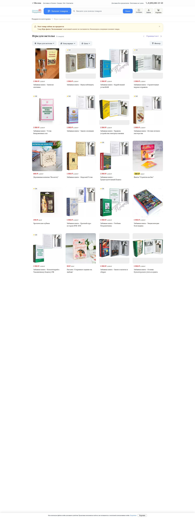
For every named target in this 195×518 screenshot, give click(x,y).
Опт (64, 3)
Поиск (127, 11)
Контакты (69, 3)
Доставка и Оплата (49, 3)
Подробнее (133, 515)
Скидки (59, 3)
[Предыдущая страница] (144, 36)
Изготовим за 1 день (137, 3)
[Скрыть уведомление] (159, 26)
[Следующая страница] (161, 36)
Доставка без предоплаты (120, 3)
